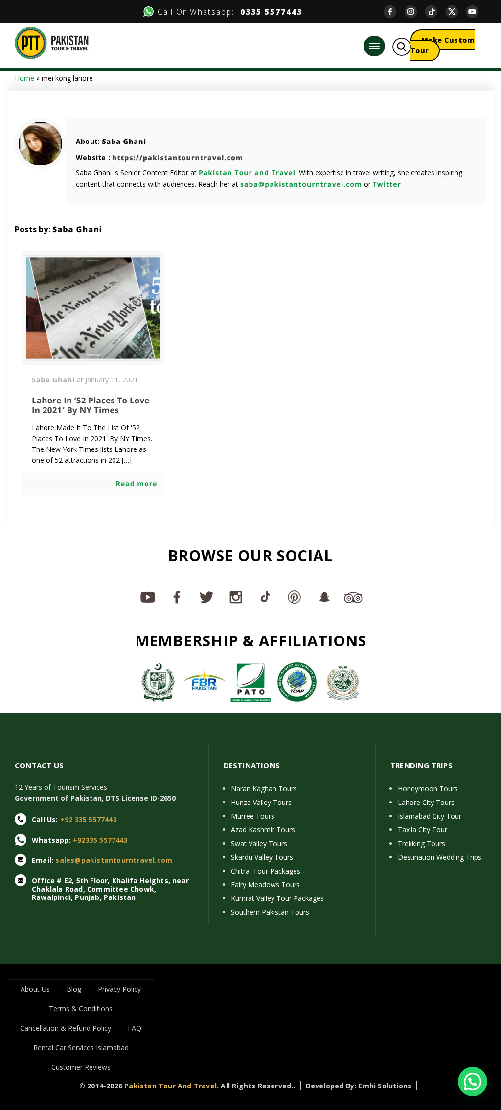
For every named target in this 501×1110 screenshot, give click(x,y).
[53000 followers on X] (206, 597)
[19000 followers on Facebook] (177, 597)
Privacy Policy (119, 988)
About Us (35, 988)
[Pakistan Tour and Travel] (52, 42)
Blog (74, 988)
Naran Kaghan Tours (264, 788)
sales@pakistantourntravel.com (113, 860)
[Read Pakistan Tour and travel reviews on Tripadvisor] (353, 597)
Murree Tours (252, 816)
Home (24, 78)
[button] (472, 1081)
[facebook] (394, 11)
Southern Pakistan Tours (270, 912)
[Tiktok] (435, 11)
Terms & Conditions (81, 1008)
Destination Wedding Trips (439, 857)
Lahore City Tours (426, 802)
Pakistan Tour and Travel (247, 173)
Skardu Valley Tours (262, 857)
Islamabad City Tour (429, 816)
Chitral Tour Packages (265, 870)
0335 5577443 (268, 11)
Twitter (387, 184)
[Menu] (374, 46)
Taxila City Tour (422, 829)
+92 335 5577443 (88, 819)
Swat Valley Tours (259, 843)
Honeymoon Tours (428, 788)
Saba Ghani (124, 141)
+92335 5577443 (100, 840)
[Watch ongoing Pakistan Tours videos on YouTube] (148, 597)
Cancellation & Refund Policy (65, 1028)
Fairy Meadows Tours (265, 884)
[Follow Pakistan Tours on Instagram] (236, 597)
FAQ (134, 1028)
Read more (137, 484)
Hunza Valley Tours (261, 802)
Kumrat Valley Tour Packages (277, 898)
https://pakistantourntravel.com (177, 158)
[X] (455, 11)
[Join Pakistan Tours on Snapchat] (324, 597)
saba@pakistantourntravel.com (301, 184)
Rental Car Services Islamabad (81, 1047)
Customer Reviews (81, 1067)
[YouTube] (476, 11)
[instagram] (414, 11)
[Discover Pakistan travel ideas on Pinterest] (294, 597)
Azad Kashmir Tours (263, 829)
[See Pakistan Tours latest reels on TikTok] (265, 597)
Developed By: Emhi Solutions (359, 1085)
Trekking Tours (421, 843)
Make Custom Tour (442, 45)
